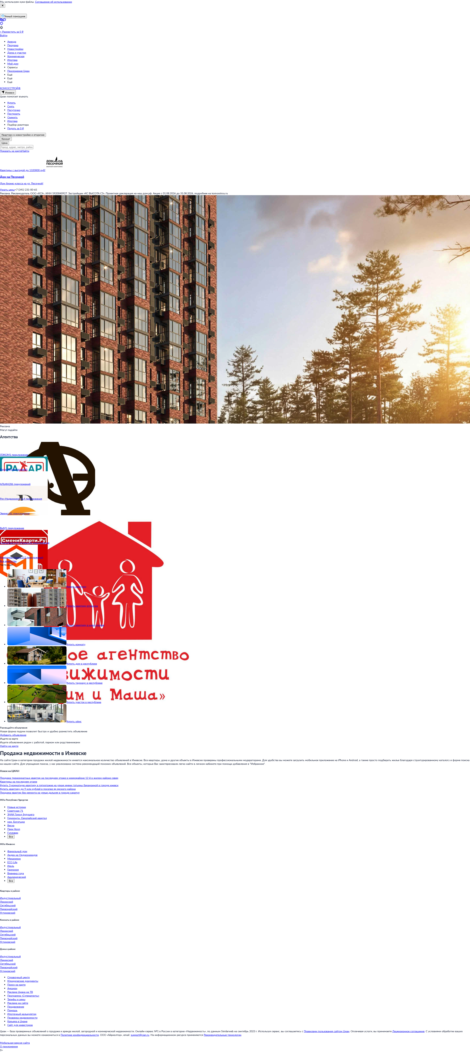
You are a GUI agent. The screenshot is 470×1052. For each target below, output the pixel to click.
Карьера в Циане (17, 1021)
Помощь (12, 1010)
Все (11, 836)
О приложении (9, 1046)
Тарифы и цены (16, 999)
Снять (10, 106)
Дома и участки (16, 52)
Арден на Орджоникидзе (22, 855)
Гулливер (12, 832)
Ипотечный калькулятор (21, 1014)
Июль (10, 866)
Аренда (11, 41)
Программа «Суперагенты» (23, 995)
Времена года (15, 873)
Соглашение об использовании (53, 1)
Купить (11, 102)
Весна (10, 825)
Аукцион (12, 988)
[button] (235, 180)
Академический (16, 877)
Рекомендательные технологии (222, 1035)
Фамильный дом (17, 851)
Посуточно (13, 110)
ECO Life (12, 862)
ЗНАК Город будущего (20, 814)
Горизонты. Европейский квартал (27, 818)
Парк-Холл (13, 829)
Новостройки (15, 49)
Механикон (14, 858)
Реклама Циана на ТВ (20, 992)
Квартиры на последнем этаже (18, 781)
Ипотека (12, 60)
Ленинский (6, 901)
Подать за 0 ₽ (15, 128)
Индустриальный (10, 898)
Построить (13, 113)
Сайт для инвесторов (20, 1025)
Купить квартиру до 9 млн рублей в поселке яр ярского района (38, 789)
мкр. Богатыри (16, 821)
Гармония (13, 869)
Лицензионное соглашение (408, 1031)
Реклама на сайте (17, 1003)
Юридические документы (22, 981)
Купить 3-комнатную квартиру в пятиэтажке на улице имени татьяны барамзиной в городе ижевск (59, 785)
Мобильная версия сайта (15, 1042)
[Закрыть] (2, 6)
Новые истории (16, 807)
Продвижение (15, 1006)
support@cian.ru (140, 1035)
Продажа (12, 45)
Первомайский (8, 909)
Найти (25, 151)
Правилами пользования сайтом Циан (326, 1031)
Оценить (12, 117)
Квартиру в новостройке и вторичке (22, 134)
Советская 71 (15, 810)
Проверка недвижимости (22, 1017)
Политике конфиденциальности (80, 1035)
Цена (4, 143)
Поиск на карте (16, 984)
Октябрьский (8, 905)
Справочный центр (18, 977)
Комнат (5, 139)
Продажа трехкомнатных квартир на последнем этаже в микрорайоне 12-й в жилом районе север (59, 778)
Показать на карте (11, 151)
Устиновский (7, 912)
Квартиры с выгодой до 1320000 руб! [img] (22, 170)
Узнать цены (7, 189)
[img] (54, 170)
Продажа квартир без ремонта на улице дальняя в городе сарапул (39, 792)
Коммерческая (15, 56)
